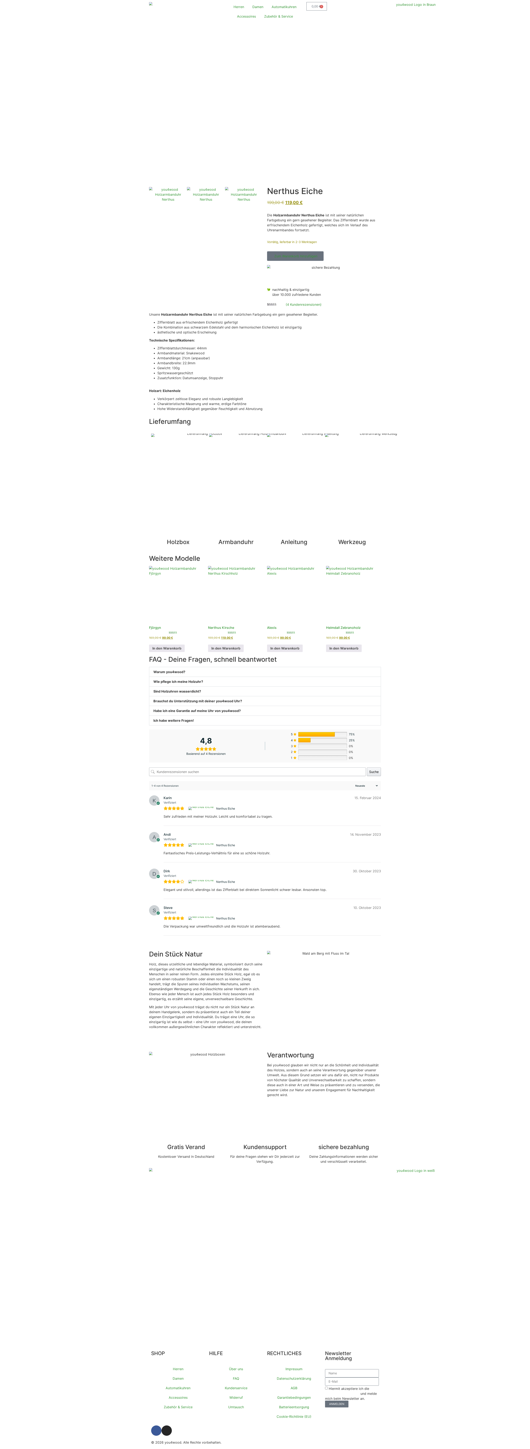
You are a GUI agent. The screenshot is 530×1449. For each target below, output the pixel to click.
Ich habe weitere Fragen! (173, 720)
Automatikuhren (284, 7)
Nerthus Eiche (225, 808)
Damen (257, 7)
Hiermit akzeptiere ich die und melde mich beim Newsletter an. (351, 1394)
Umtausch (236, 1407)
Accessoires (246, 16)
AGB (294, 1388)
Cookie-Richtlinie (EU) (294, 1416)
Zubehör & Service (278, 16)
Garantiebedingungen (294, 1397)
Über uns (236, 1369)
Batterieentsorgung (294, 1407)
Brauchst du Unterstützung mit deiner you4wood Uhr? (197, 701)
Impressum (293, 1369)
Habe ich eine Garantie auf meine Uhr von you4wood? (197, 711)
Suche (374, 772)
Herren (239, 7)
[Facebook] (156, 1430)
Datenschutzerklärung (294, 1378)
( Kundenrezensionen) (304, 304)
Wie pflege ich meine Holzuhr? (178, 682)
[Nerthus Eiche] (201, 808)
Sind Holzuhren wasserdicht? (177, 691)
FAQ (236, 1378)
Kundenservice (236, 1388)
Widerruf (236, 1397)
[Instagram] (166, 1430)
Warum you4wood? (169, 672)
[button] (295, 256)
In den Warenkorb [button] (166, 648)
